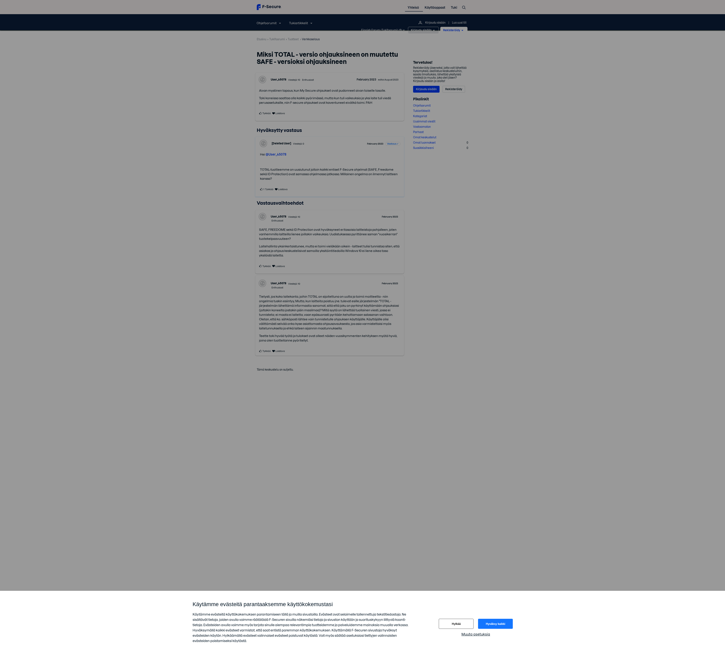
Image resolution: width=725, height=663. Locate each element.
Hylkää (456, 623)
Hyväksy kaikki (495, 623)
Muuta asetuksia (475, 634)
